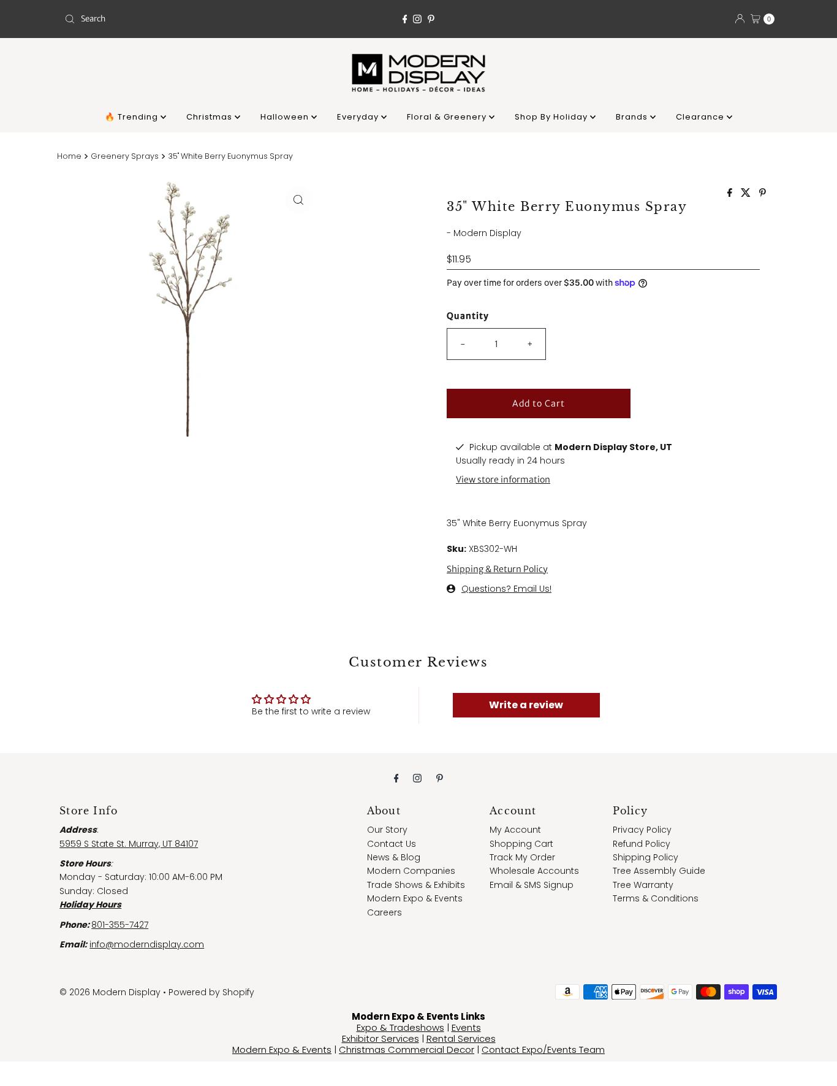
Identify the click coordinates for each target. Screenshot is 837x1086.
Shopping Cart (521, 844)
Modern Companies (411, 871)
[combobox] (175, 19)
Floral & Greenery (448, 117)
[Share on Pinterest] (762, 193)
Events (466, 1027)
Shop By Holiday (552, 117)
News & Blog (393, 857)
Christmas (210, 117)
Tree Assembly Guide (659, 871)
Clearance (701, 117)
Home (69, 156)
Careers (384, 912)
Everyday (359, 117)
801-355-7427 (119, 925)
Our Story (387, 830)
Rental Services (461, 1038)
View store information (503, 479)
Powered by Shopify (211, 992)
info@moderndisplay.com (146, 944)
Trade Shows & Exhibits (416, 885)
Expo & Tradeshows (400, 1027)
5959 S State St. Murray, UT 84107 (128, 844)
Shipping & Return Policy (497, 569)
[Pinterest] (431, 19)
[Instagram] (417, 19)
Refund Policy (641, 844)
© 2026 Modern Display (110, 992)
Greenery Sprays (125, 156)
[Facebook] (405, 19)
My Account (515, 830)
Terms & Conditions (656, 898)
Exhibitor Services (380, 1038)
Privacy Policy (642, 830)
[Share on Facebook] (731, 193)
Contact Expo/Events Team (543, 1049)
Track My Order (522, 857)
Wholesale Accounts (534, 871)
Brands (633, 117)
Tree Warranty (643, 885)
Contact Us (391, 844)
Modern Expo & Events (415, 898)
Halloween (285, 117)
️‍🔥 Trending (133, 117)
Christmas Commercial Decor (406, 1049)
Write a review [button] (526, 705)
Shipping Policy (645, 857)
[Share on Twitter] (747, 193)
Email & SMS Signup (532, 885)
